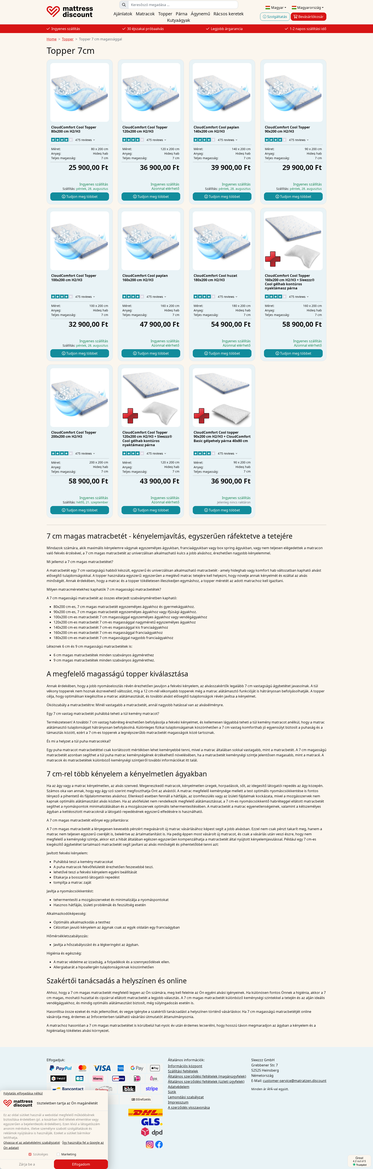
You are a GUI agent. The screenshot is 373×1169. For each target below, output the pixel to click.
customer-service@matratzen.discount (294, 1080)
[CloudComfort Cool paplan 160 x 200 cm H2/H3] (151, 240)
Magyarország (308, 7)
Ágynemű (200, 14)
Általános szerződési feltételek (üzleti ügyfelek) (206, 1081)
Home (52, 39)
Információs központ (185, 1066)
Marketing (68, 1154)
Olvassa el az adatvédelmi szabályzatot (31, 1142)
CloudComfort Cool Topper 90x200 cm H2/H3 (287, 129)
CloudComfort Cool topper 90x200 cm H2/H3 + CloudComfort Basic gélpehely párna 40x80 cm (222, 436)
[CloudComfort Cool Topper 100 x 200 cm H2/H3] (79, 240)
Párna (181, 14)
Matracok (145, 14)
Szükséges (40, 1154)
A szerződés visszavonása (189, 1107)
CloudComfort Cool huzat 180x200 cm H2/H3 (215, 277)
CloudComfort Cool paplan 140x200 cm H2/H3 (216, 129)
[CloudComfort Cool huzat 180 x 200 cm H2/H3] (222, 240)
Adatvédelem (178, 1086)
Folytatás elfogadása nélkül (23, 1093)
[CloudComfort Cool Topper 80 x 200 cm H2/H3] (79, 92)
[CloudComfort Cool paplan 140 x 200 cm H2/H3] (222, 92)
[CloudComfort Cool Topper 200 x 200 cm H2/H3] (79, 397)
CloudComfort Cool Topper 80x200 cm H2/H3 (73, 129)
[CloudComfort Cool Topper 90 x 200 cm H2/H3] (293, 92)
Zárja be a (27, 1164)
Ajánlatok (123, 14)
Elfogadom (81, 1164)
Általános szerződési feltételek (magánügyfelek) (207, 1076)
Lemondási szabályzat (186, 1097)
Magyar (277, 7)
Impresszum (178, 1102)
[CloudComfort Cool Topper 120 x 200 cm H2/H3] (151, 92)
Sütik (172, 1092)
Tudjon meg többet (81, 196)
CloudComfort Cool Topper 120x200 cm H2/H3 (145, 129)
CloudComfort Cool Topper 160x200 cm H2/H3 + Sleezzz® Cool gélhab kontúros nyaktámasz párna (290, 281)
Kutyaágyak (178, 20)
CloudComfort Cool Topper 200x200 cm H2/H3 (73, 434)
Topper (165, 14)
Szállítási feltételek (183, 1071)
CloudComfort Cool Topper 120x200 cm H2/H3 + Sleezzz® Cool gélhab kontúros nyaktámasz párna (147, 438)
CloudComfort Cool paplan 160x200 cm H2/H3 (145, 277)
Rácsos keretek (228, 14)
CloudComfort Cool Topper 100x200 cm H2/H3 (73, 277)
